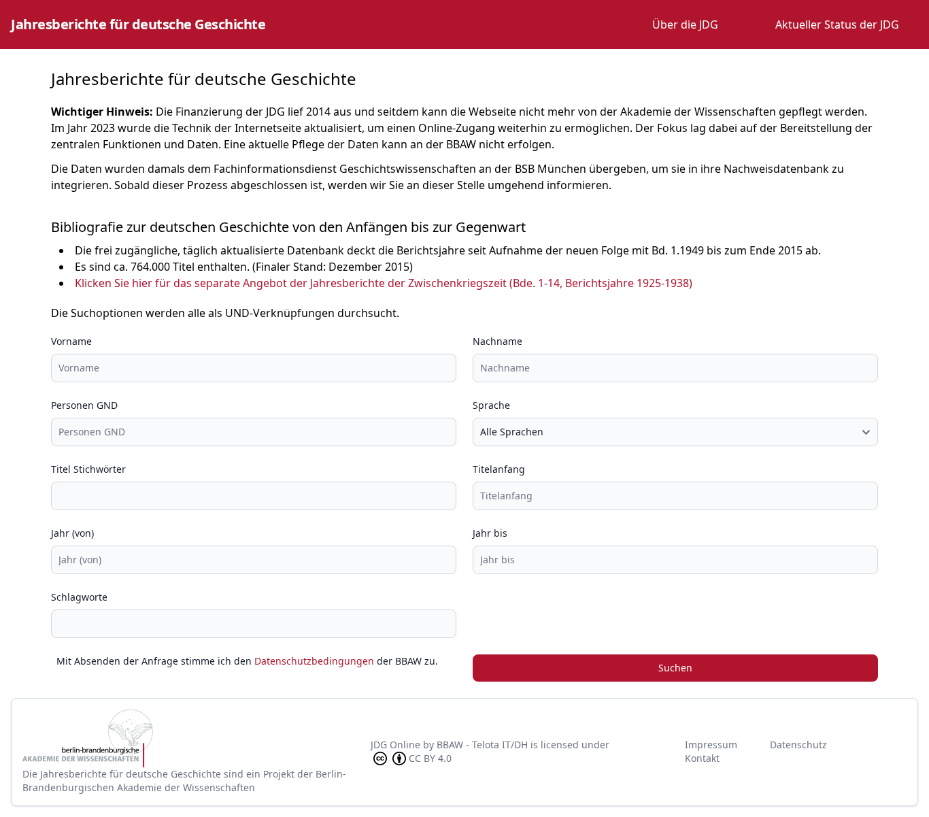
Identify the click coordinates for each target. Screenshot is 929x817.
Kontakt (702, 758)
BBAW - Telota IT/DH (482, 744)
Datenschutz (798, 744)
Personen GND (84, 405)
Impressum (711, 744)
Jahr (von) (72, 533)
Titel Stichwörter (88, 469)
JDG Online (395, 744)
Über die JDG (685, 24)
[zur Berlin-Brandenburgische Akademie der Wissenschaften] (196, 738)
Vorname (71, 341)
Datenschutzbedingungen (314, 660)
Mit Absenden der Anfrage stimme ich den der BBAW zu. (247, 660)
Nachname (497, 341)
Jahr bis (490, 533)
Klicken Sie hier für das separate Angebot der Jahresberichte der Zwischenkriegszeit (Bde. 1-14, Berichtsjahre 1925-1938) (383, 283)
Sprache (491, 405)
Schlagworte (79, 596)
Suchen (675, 667)
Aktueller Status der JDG (837, 24)
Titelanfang (499, 469)
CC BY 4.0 (430, 758)
